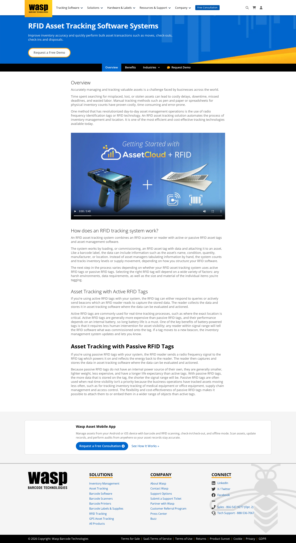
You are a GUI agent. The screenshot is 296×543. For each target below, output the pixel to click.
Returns (201, 539)
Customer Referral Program (168, 508)
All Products (97, 524)
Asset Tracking (98, 488)
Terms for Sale (130, 539)
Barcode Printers (100, 503)
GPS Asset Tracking (101, 519)
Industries (149, 67)
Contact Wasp (159, 488)
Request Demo (181, 67)
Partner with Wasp (162, 503)
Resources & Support (153, 8)
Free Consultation (207, 7)
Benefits (130, 67)
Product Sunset (220, 539)
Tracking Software (67, 8)
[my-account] (261, 7)
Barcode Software (100, 493)
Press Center (158, 514)
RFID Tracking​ (98, 514)
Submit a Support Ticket (165, 498)
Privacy (250, 539)
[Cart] (254, 7)
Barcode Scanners (101, 498)
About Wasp (158, 483)
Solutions (93, 8)
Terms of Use (183, 539)
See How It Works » (145, 446)
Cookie (237, 539)
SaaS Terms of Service (157, 539)
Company (181, 8)
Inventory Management (104, 483)
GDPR (262, 539)
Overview (111, 67)
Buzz (153, 519)
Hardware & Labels (119, 8)
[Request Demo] (168, 67)
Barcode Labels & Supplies (106, 508)
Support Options (161, 493)
